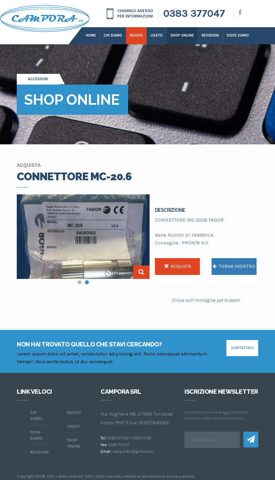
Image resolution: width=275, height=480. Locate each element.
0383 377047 (194, 13)
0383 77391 (141, 438)
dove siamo (238, 35)
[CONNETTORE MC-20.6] (83, 236)
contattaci (242, 348)
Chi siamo (113, 35)
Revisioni (210, 35)
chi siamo (36, 415)
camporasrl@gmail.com (132, 451)
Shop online (182, 35)
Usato (157, 35)
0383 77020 (118, 444)
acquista (179, 266)
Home (91, 35)
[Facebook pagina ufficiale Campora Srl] (240, 13)
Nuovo (136, 35)
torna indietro (236, 266)
